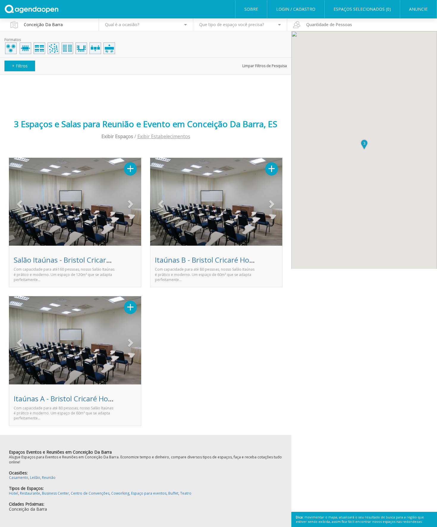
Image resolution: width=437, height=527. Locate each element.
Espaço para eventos (148, 493)
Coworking (120, 493)
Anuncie (418, 9)
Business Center (55, 493)
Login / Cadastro (295, 9)
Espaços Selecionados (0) (362, 9)
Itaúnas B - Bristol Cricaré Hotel (206, 260)
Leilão (35, 477)
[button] (19, 202)
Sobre (251, 9)
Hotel (13, 493)
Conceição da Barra (28, 509)
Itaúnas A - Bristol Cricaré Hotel (65, 398)
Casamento (18, 477)
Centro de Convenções (90, 493)
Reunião (49, 477)
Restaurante (30, 493)
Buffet (173, 493)
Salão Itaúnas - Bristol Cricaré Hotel (72, 260)
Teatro (185, 493)
